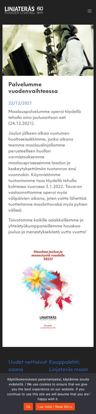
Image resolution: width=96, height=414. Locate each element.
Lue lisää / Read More (55, 407)
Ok (28, 407)
